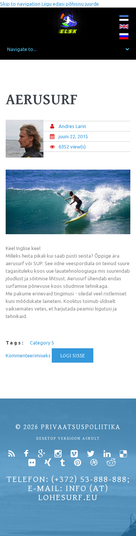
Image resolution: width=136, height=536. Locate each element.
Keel (10, 248)
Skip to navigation (20, 3)
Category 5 (42, 342)
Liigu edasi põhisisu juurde (70, 3)
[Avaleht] (68, 21)
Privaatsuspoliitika (81, 427)
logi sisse (72, 356)
